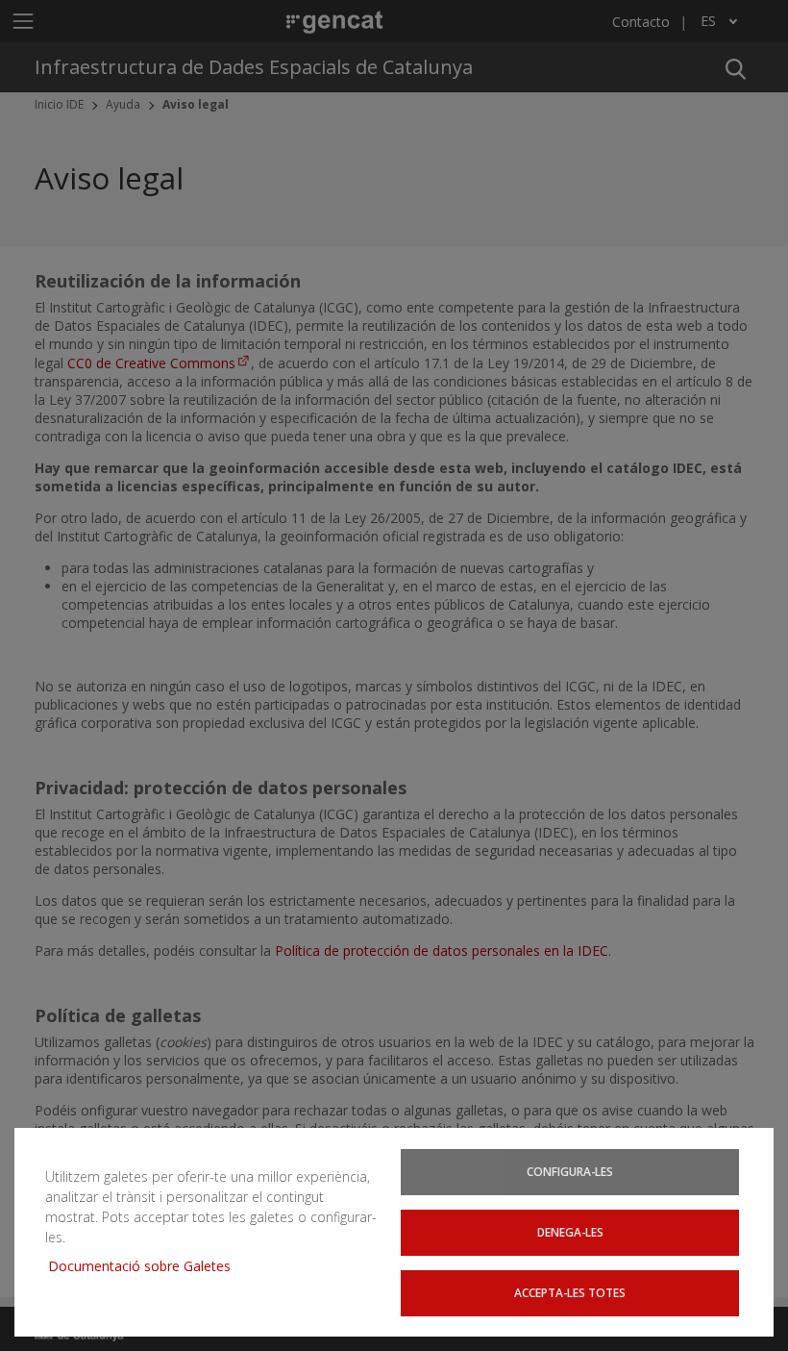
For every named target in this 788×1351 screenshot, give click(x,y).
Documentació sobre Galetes (146, 1266)
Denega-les (570, 1231)
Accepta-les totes (570, 1292)
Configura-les (570, 1171)
